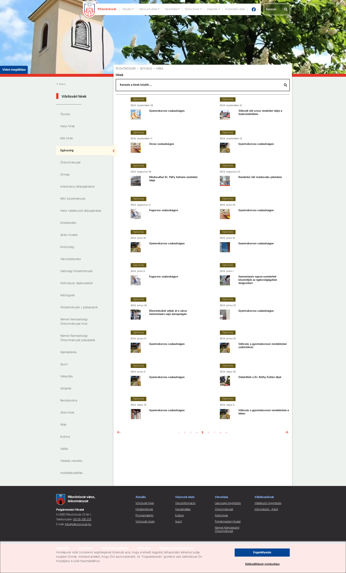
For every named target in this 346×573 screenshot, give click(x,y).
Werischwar (192, 9)
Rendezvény (68, 400)
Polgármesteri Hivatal (228, 521)
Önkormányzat (70, 162)
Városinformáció (185, 503)
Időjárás (66, 388)
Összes (65, 114)
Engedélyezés (262, 552)
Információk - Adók (266, 509)
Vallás (64, 449)
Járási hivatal (68, 235)
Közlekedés (68, 223)
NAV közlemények (72, 198)
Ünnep (65, 174)
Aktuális (127, 9)
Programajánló (145, 515)
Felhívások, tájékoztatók (76, 283)
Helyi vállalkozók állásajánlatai (80, 211)
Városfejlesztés (70, 259)
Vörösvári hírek (145, 503)
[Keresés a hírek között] (286, 85)
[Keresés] (286, 9)
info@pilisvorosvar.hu (78, 524)
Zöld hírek (67, 412)
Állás (63, 424)
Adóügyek (67, 295)
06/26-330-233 (82, 519)
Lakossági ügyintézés (228, 503)
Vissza (61, 84)
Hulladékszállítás (71, 473)
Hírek (159, 68)
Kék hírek (66, 138)
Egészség (67, 150)
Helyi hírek (67, 126)
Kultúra (65, 437)
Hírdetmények (144, 509)
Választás (212, 9)
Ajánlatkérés (68, 352)
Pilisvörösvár (126, 68)
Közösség (67, 247)
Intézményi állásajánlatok (77, 186)
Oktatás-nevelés (71, 461)
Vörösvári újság (145, 521)
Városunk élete (148, 9)
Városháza (171, 9)
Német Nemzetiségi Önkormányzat (227, 530)
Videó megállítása (14, 69)
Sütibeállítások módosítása (262, 564)
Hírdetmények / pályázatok (79, 307)
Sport (64, 364)
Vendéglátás (183, 509)
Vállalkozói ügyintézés (267, 503)
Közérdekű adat (235, 9)
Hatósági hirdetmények (76, 271)
